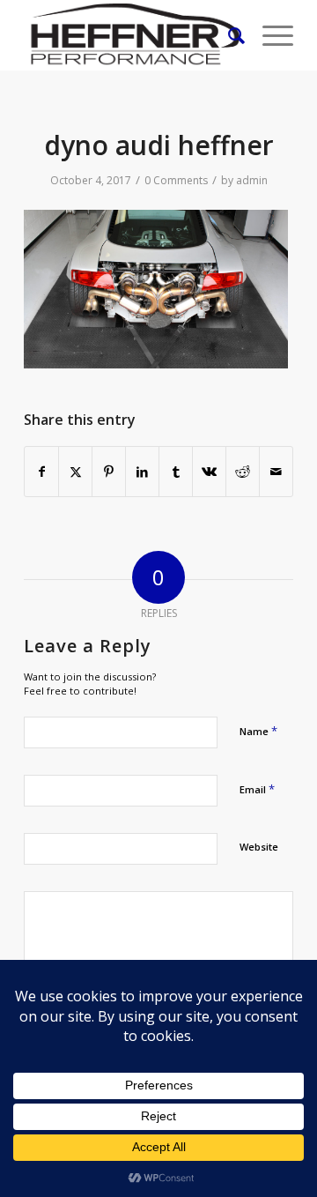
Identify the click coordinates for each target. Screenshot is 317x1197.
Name (258, 731)
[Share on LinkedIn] (142, 471)
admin (252, 180)
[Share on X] (75, 471)
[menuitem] (227, 35)
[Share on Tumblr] (175, 471)
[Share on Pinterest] (108, 471)
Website (259, 846)
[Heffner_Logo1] (132, 35)
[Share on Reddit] (242, 471)
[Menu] (269, 35)
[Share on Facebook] (41, 471)
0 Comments (176, 180)
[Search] (227, 35)
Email (257, 789)
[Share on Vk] (209, 471)
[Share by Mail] (276, 471)
